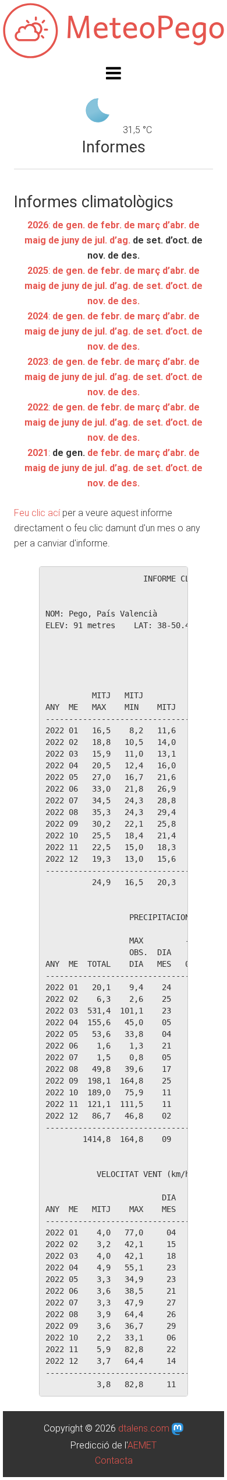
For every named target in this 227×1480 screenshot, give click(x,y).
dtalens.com (143, 1428)
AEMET (142, 1445)
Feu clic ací (37, 512)
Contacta (114, 1460)
